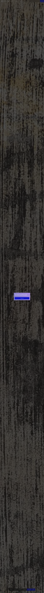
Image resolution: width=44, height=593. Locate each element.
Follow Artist (22, 298)
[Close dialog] (29, 293)
